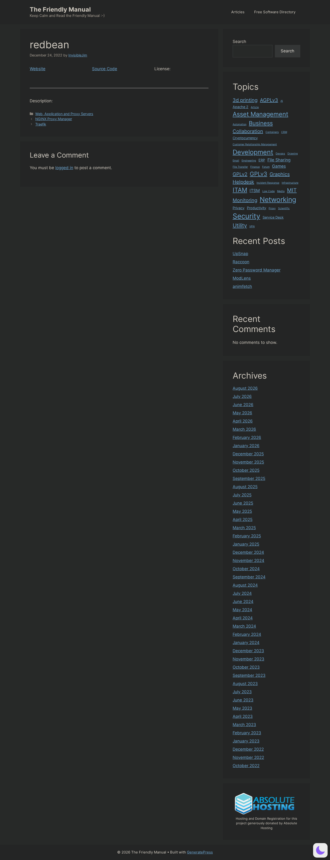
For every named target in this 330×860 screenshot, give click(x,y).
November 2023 (248, 659)
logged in (64, 167)
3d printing (245, 100)
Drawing (292, 153)
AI (281, 101)
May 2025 (242, 511)
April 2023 (243, 716)
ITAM (240, 190)
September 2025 (249, 478)
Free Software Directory (274, 12)
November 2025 (248, 462)
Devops (280, 153)
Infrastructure (290, 182)
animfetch (242, 286)
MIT (292, 190)
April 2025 (242, 519)
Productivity (256, 208)
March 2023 (244, 724)
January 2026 (246, 445)
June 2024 (243, 601)
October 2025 (246, 470)
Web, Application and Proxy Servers (64, 114)
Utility (240, 225)
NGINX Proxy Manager (53, 119)
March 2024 (244, 626)
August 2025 (245, 486)
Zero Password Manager (256, 270)
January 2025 (246, 544)
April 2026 (243, 421)
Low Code (268, 191)
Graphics (280, 174)
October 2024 (246, 568)
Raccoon (241, 261)
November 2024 (248, 560)
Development (253, 152)
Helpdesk (243, 182)
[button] (320, 850)
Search (239, 41)
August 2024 (245, 585)
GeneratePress (200, 852)
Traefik (40, 124)
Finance (255, 166)
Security (246, 216)
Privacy (238, 208)
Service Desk (273, 217)
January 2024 (246, 642)
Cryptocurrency (245, 138)
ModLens (242, 278)
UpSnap (240, 253)
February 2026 (247, 437)
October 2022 (246, 765)
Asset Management (260, 114)
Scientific (284, 208)
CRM (284, 132)
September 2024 (249, 577)
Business (261, 123)
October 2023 (246, 667)
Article (255, 107)
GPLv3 (258, 173)
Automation (239, 124)
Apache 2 (240, 107)
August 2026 (245, 388)
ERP (261, 160)
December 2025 (248, 453)
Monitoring (245, 200)
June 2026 (243, 404)
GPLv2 (240, 174)
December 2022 (248, 749)
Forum (266, 166)
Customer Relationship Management (255, 144)
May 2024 (242, 609)
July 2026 (242, 396)
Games (279, 166)
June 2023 (243, 700)
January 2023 (246, 741)
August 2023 (245, 683)
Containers (272, 132)
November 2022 (248, 757)
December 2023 (248, 650)
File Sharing (279, 159)
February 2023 (247, 732)
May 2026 (242, 412)
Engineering (249, 160)
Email (236, 160)
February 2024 (247, 634)
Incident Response (268, 182)
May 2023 (242, 708)
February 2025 (247, 536)
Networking (278, 199)
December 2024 (248, 552)
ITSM (255, 190)
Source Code (104, 68)
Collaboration (248, 131)
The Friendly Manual (60, 9)
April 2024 (243, 618)
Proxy (272, 208)
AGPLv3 (269, 100)
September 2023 (249, 675)
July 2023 (242, 691)
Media (281, 191)
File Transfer (240, 166)
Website (37, 68)
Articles (237, 12)
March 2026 (244, 429)
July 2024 (242, 593)
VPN (252, 226)
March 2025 (244, 527)
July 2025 (242, 494)
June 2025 (243, 503)
